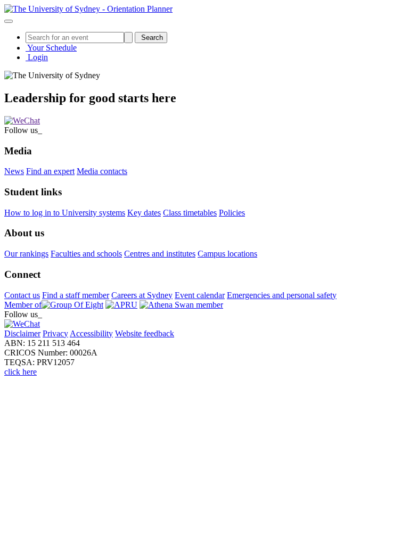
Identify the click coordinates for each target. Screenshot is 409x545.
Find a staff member (75, 295)
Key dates (144, 212)
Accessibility (91, 333)
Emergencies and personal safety (282, 295)
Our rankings (26, 253)
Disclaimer (22, 333)
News (14, 171)
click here (20, 371)
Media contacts (102, 171)
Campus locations (227, 253)
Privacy (55, 333)
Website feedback (144, 333)
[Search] (128, 37)
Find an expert (50, 171)
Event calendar (200, 295)
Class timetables (190, 212)
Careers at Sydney (142, 295)
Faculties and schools (86, 253)
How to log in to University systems (64, 212)
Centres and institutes (159, 253)
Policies (232, 212)
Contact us (22, 295)
